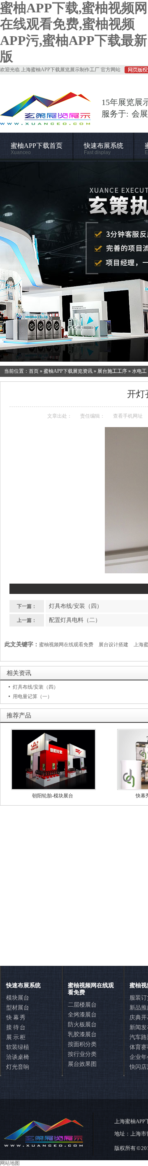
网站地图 (10, 1163)
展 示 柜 (15, 1037)
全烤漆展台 (82, 1015)
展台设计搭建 (113, 644)
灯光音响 (17, 1067)
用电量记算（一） (32, 696)
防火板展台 (82, 1024)
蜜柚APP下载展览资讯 (68, 371)
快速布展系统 (103, 149)
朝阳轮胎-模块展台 (52, 796)
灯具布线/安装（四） (75, 606)
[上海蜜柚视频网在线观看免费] (74, 261)
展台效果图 (82, 1064)
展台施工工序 (112, 371)
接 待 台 (15, 1027)
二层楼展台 (82, 1005)
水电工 (139, 371)
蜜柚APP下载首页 (36, 149)
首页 (34, 371)
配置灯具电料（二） (75, 620)
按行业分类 (82, 1054)
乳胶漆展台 (82, 1034)
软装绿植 (17, 1047)
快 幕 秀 (15, 1017)
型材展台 (17, 1008)
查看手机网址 (128, 416)
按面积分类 (82, 1044)
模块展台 (17, 998)
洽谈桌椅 (17, 1057)
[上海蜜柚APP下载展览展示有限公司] (45, 121)
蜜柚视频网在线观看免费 (66, 644)
